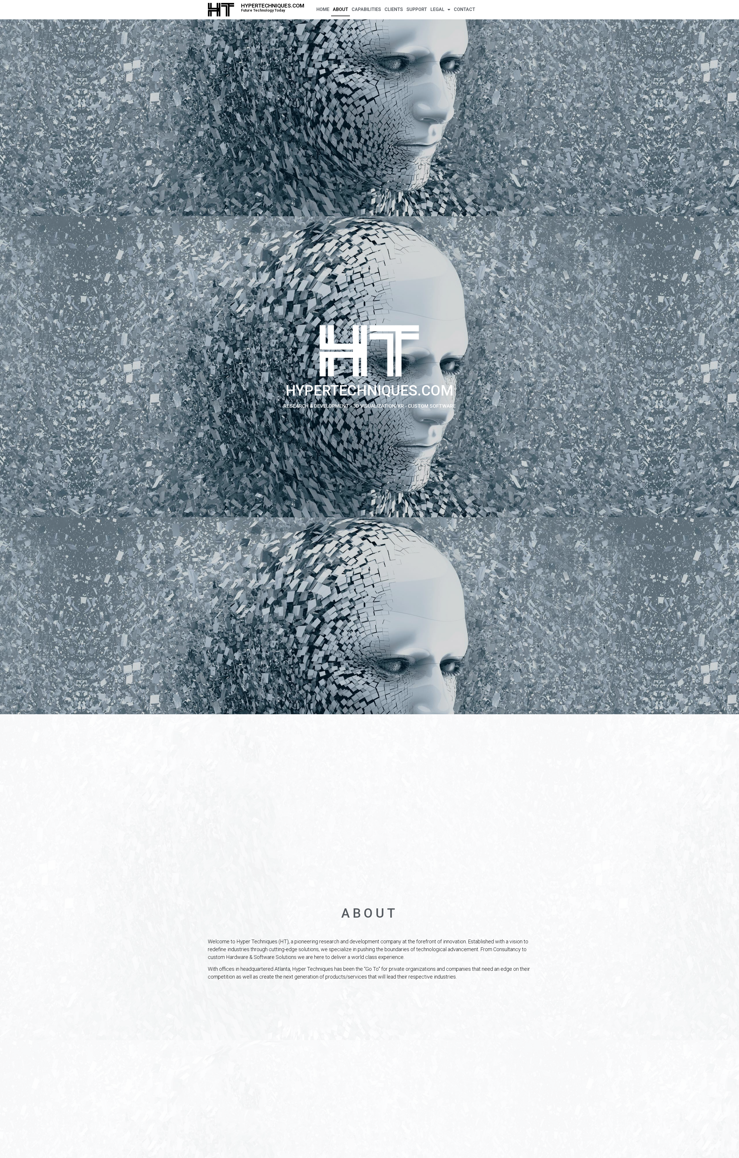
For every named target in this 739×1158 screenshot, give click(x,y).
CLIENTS (394, 9)
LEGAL (437, 9)
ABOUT (340, 9)
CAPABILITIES (366, 9)
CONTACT (464, 9)
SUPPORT (416, 9)
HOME (322, 9)
